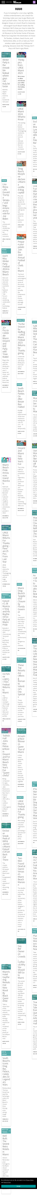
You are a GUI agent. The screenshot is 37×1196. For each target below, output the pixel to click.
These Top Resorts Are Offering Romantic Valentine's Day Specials (21, 681)
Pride (4, 180)
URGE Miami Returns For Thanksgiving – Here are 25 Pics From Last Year (6, 547)
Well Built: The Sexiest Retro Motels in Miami (5, 1145)
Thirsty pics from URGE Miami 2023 (21, 66)
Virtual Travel (5, 966)
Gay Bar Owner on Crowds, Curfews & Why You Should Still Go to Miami (21, 962)
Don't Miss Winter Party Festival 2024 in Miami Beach (6, 265)
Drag (35, 118)
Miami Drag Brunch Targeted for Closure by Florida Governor (21, 600)
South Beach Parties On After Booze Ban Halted (21, 397)
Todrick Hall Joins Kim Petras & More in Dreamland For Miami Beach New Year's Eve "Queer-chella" (6, 755)
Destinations (6, 54)
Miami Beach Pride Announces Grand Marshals (6, 474)
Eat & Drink (4, 1053)
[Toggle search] (34, 2)
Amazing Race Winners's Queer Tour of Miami (21, 744)
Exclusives (6, 825)
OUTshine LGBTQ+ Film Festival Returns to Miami (6, 683)
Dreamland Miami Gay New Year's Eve (21, 456)
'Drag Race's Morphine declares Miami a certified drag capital (21, 180)
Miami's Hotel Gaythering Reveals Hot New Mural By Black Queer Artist (6, 986)
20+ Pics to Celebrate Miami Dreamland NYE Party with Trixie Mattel (6, 342)
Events (5, 732)
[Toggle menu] (3, 2)
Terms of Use (7, 1182)
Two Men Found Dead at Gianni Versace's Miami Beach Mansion (21, 871)
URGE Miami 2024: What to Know (21, 114)
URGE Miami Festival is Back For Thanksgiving (21, 809)
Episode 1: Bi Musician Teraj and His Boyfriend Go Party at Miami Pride (6, 613)
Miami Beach (4, 251)
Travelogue (5, 596)
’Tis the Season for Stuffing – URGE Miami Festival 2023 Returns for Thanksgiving (21, 339)
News (19, 584)
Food (19, 238)
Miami (4, 324)
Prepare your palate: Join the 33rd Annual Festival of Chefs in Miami (21, 256)
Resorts (20, 660)
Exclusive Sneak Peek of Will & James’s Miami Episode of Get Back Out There (6, 845)
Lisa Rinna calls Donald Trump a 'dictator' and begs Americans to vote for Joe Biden (6, 201)
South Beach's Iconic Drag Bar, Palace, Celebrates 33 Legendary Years (6, 1071)
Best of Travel (5, 1131)
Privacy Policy (30, 1180)
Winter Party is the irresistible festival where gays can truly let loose (6, 73)
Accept (18, 1186)
